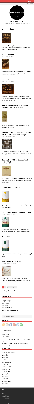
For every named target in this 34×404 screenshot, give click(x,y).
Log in (3, 393)
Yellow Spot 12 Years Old (12, 187)
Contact (27, 3)
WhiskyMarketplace (6, 381)
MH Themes (26, 403)
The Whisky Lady (6, 369)
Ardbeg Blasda (7, 80)
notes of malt (5, 361)
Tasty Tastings (5, 303)
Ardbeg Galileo (8, 54)
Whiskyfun (4, 380)
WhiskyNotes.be (6, 383)
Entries (4, 395)
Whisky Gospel (5, 376)
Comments (5, 396)
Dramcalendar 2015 (7, 307)
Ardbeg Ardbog (8, 29)
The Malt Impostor (6, 366)
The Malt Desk (5, 364)
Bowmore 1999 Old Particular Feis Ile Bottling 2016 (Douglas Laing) (16, 133)
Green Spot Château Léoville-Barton (16, 213)
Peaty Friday (5, 305)
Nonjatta (4, 359)
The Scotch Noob (6, 368)
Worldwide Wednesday (7, 302)
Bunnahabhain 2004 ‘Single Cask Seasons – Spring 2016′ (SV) (15, 106)
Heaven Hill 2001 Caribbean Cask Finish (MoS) (15, 161)
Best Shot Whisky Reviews (8, 352)
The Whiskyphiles (6, 373)
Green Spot (6, 236)
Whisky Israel (5, 378)
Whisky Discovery (6, 375)
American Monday (6, 300)
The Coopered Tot (6, 362)
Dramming (4, 354)
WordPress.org (5, 398)
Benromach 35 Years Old (11, 262)
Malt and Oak (5, 355)
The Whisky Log (6, 371)
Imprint (31, 3)
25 (13, 287)
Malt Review (5, 357)
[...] (17, 49)
